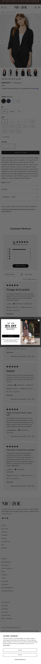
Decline (20, 655)
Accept (20, 650)
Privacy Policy (6, 645)
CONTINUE (10, 336)
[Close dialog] (39, 320)
